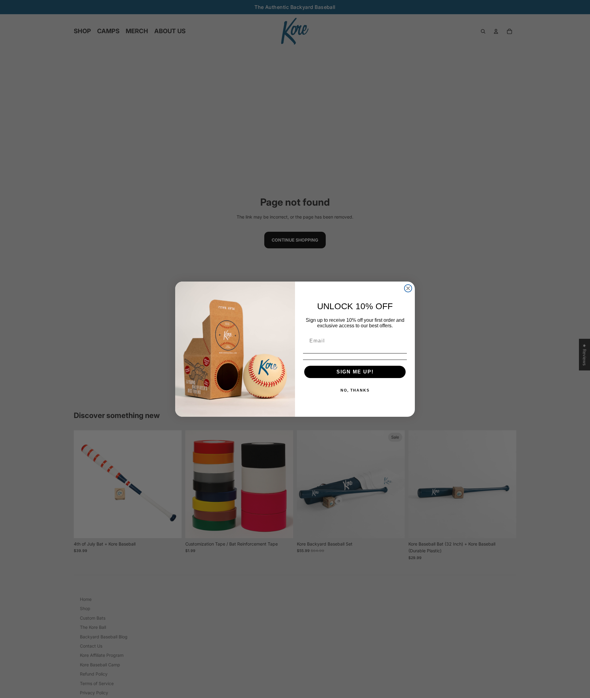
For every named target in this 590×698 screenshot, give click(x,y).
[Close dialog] (408, 288)
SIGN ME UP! (355, 371)
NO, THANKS (355, 390)
